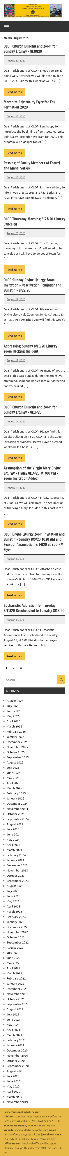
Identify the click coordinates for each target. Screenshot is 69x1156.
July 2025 (13, 767)
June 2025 (13, 772)
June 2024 (13, 834)
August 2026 (15, 700)
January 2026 (15, 736)
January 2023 (15, 921)
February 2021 (16, 1040)
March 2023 (14, 911)
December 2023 (17, 865)
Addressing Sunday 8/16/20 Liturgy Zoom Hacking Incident (30, 348)
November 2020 (17, 1055)
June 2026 (13, 711)
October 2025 (16, 752)
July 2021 (13, 1014)
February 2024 (16, 855)
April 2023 (13, 906)
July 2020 (13, 1076)
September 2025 (18, 757)
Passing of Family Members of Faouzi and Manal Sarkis (32, 165)
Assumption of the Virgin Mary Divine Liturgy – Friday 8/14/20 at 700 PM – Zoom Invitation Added (32, 473)
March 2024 (14, 849)
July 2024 (13, 829)
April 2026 (13, 721)
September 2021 (18, 1004)
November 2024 (17, 808)
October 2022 (16, 937)
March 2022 (14, 973)
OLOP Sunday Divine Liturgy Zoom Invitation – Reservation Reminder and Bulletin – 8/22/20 (32, 285)
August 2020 (15, 1071)
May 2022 (13, 963)
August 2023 (15, 885)
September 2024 (18, 819)
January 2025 (15, 798)
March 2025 (14, 788)
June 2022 (13, 957)
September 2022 (18, 942)
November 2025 (17, 747)
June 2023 (13, 896)
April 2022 (13, 968)
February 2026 (16, 731)
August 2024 (15, 824)
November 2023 (17, 870)
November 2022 (17, 932)
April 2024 (13, 844)
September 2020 (18, 1065)
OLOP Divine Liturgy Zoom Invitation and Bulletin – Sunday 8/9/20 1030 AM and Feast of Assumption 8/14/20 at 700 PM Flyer (34, 542)
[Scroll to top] (61, 1148)
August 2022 (15, 947)
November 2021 (17, 993)
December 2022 (17, 927)
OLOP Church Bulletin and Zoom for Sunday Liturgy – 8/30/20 (30, 49)
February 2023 (16, 916)
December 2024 (17, 803)
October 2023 (16, 875)
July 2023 (13, 891)
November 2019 (17, 1101)
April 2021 (13, 1029)
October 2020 (16, 1060)
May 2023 (13, 901)
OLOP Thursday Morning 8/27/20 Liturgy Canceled (34, 221)
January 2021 (15, 1045)
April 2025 (13, 783)
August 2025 (15, 762)
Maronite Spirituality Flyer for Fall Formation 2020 (29, 104)
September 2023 (18, 880)
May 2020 (13, 1086)
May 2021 (13, 1024)
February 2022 (16, 978)
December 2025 (17, 741)
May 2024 (13, 839)
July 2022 (13, 952)
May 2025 (13, 777)
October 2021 (16, 999)
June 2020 (13, 1081)
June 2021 (13, 1019)
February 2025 (16, 793)
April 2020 (13, 1091)
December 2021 (17, 988)
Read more (13, 91)
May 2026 (13, 716)
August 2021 (15, 1009)
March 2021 (14, 1035)
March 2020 (14, 1096)
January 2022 (15, 983)
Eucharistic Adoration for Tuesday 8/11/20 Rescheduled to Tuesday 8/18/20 (34, 608)
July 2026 (13, 705)
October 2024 (16, 813)
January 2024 (15, 860)
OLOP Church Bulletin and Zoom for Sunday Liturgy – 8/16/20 (30, 409)
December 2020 (17, 1050)
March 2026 (14, 726)
